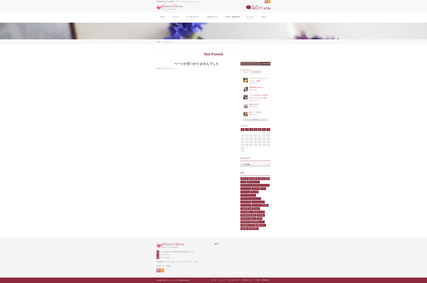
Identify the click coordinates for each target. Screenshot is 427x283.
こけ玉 (243, 182)
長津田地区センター (258, 222)
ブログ (263, 17)
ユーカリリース (246, 205)
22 (264, 142)
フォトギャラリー (192, 17)
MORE (255, 120)
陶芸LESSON (254, 104)
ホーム (162, 17)
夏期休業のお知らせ (256, 87)
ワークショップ (257, 205)
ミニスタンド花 (246, 202)
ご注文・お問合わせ (232, 17)
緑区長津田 (261, 215)
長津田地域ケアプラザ (248, 225)
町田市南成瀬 (245, 215)
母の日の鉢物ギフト (247, 212)
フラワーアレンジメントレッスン (251, 198)
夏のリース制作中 (255, 112)
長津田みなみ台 (246, 222)
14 (259, 139)
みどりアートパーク (253, 182)
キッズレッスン (246, 188)
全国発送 (244, 208)
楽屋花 (251, 208)
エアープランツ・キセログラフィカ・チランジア (255, 185)
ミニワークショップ (258, 202)
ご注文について (212, 17)
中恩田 (265, 205)
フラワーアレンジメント (248, 195)
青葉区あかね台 (260, 225)
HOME (158, 42)
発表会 (253, 215)
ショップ (175, 17)
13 (255, 139)
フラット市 (254, 192)
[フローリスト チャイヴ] (170, 10)
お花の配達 (253, 178)
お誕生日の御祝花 (264, 178)
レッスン (250, 17)
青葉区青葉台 (254, 228)
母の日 (257, 208)
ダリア (263, 188)
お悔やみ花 (245, 178)
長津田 (259, 218)
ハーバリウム (245, 192)
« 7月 (242, 151)
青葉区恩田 (245, 228)
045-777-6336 (165, 255)
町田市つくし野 (259, 212)
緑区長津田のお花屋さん (248, 218)
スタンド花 (256, 188)
